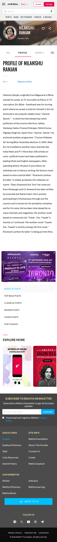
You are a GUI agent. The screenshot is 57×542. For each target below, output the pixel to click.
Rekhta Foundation (38, 439)
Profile (22, 52)
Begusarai (22, 81)
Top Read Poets (12, 296)
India (27, 38)
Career (31, 457)
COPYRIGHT (44, 533)
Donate (38, 4)
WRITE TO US (31, 501)
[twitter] (21, 521)
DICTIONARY (26, 17)
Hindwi (6, 481)
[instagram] (35, 521)
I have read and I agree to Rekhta (26, 419)
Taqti (4, 451)
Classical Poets (12, 303)
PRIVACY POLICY (15, 533)
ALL (8, 52)
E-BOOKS (47, 17)
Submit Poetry (9, 463)
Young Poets (11, 317)
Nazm (39, 52)
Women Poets (11, 310)
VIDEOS (37, 17)
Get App (49, 4)
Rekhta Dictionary (11, 487)
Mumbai (21, 38)
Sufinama (33, 481)
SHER (16, 17)
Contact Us (34, 451)
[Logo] (12, 4)
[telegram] (42, 521)
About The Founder (38, 445)
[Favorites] (43, 28)
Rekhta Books (9, 493)
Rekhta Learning (36, 487)
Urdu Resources (10, 457)
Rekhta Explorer (36, 463)
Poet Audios (11, 324)
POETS (9, 17)
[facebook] (14, 521)
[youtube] (28, 521)
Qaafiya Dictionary (11, 445)
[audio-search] (51, 11)
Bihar (29, 81)
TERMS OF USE (30, 533)
